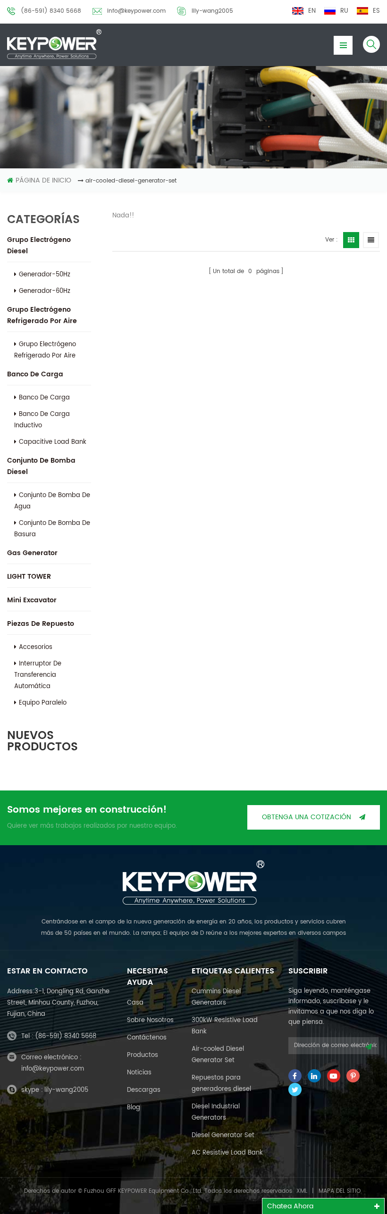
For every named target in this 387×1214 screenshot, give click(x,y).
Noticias (139, 1073)
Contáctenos (147, 1038)
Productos (142, 1055)
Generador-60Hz (44, 291)
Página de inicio (43, 180)
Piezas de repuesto (40, 623)
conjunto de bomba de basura (52, 529)
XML (301, 1191)
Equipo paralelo (43, 703)
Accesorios (35, 647)
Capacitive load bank (52, 442)
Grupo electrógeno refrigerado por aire (42, 315)
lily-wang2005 (212, 11)
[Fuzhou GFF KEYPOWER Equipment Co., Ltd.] (54, 44)
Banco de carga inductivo (42, 420)
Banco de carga (35, 374)
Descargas (143, 1090)
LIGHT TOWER (29, 576)
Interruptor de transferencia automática (37, 675)
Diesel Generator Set (223, 1135)
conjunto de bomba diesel (41, 466)
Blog (133, 1108)
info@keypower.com (136, 11)
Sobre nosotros (150, 1020)
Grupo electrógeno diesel (39, 245)
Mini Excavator (32, 600)
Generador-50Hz (44, 275)
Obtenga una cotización (306, 817)
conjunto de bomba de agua (52, 501)
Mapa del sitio (340, 1191)
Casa (135, 1003)
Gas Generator (32, 553)
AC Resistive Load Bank (227, 1153)
